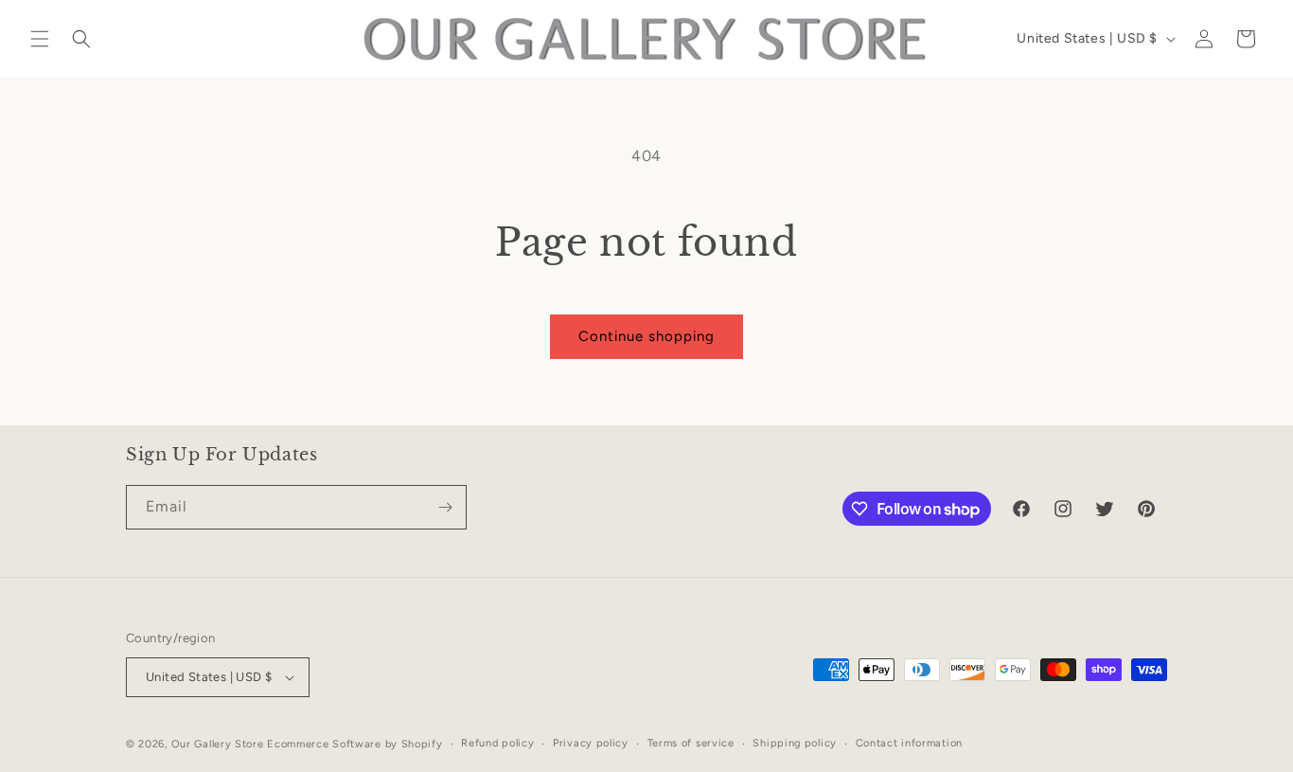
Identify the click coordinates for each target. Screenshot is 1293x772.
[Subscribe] (445, 507)
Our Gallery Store (217, 744)
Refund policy (497, 743)
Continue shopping (646, 336)
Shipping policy (795, 743)
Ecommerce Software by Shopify (354, 744)
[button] (40, 39)
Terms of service (691, 743)
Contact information (909, 743)
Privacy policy (591, 743)
